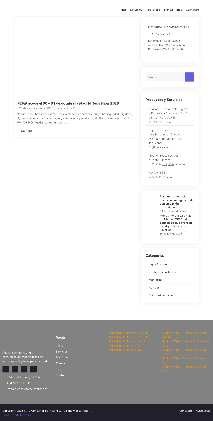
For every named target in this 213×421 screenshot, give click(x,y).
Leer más (27, 130)
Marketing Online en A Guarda (128, 333)
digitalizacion (158, 264)
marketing (155, 280)
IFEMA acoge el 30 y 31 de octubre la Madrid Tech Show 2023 (68, 103)
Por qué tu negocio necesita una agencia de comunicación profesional (177, 201)
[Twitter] (15, 369)
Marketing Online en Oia (125, 350)
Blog (179, 9)
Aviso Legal (203, 411)
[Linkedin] (24, 369)
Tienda (168, 9)
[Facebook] (5, 369)
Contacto (192, 9)
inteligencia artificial (163, 272)
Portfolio (154, 9)
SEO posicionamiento (163, 295)
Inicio (123, 9)
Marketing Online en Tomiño (128, 341)
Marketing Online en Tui (125, 345)
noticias (154, 287)
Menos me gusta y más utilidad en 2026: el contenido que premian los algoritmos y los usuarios (176, 222)
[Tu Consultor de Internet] (35, 9)
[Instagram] (33, 369)
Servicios (136, 9)
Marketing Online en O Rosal (128, 337)
